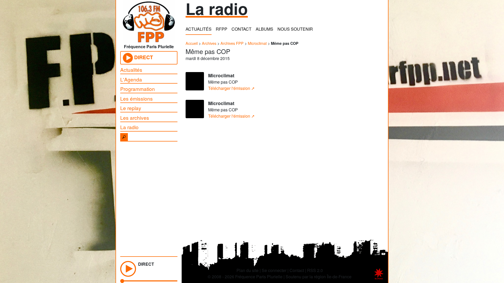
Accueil (192, 43)
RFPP (221, 29)
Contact (297, 270)
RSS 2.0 (315, 270)
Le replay (130, 107)
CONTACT (241, 29)
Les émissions (136, 98)
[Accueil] (149, 20)
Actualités (131, 69)
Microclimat (257, 43)
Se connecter (274, 270)
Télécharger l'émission (229, 88)
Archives (209, 43)
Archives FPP (232, 43)
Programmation (137, 88)
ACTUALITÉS (199, 29)
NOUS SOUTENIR (295, 29)
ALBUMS (264, 29)
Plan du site (248, 270)
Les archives (134, 117)
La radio (129, 126)
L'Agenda (131, 79)
